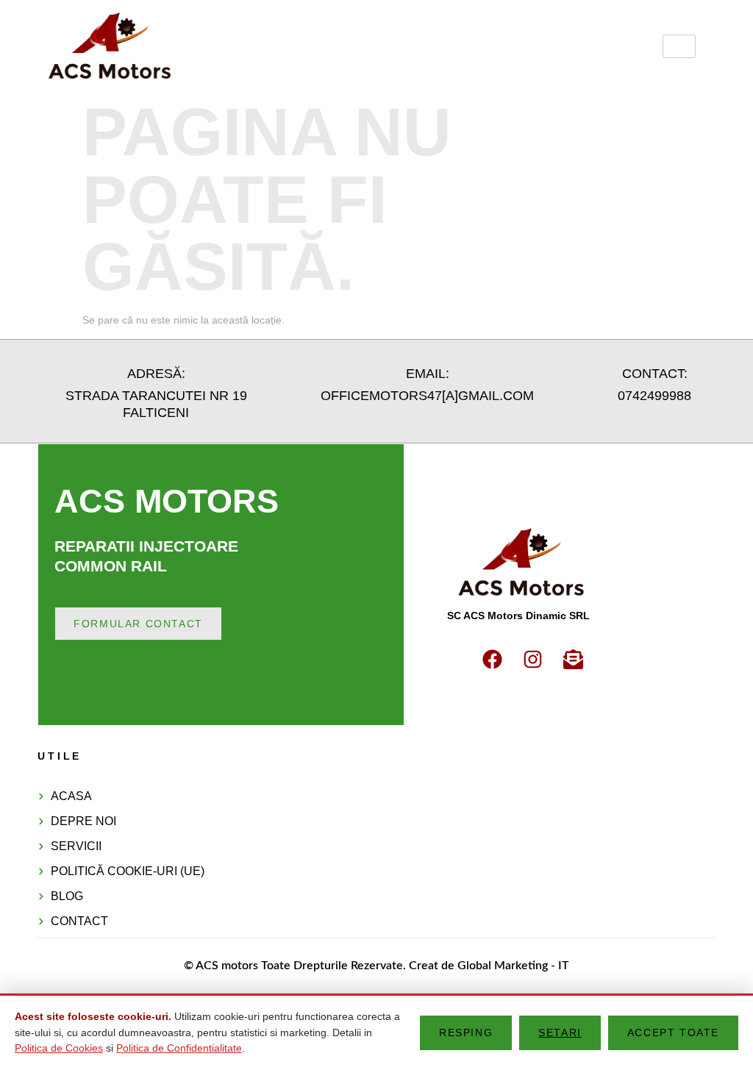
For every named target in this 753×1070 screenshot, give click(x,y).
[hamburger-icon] (679, 46)
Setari (560, 1032)
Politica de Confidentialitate (179, 1048)
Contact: (655, 373)
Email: (427, 373)
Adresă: (156, 373)
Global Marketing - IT (513, 965)
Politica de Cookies (59, 1048)
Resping (466, 1032)
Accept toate (673, 1032)
